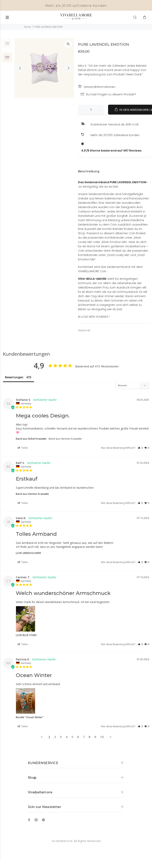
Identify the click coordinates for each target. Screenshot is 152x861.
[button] (140, 447)
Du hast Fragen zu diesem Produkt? (111, 94)
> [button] (110, 737)
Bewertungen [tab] (14, 377)
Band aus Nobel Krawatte (31, 438)
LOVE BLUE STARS (26, 635)
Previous (20, 68)
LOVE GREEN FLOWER (28, 553)
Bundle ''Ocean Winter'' (30, 717)
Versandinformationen (99, 87)
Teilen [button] (24, 447)
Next (68, 68)
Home (27, 26)
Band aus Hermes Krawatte (32, 494)
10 (102, 737)
